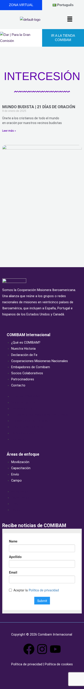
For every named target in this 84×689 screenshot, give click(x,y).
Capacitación (20, 468)
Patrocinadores (22, 379)
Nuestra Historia (23, 349)
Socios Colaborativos (27, 373)
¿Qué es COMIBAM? (25, 342)
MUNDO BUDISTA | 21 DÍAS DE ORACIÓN (38, 106)
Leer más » (9, 130)
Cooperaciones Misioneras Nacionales (39, 361)
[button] (69, 20)
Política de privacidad (27, 664)
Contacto (18, 385)
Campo (16, 480)
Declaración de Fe (24, 355)
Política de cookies (58, 664)
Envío (15, 474)
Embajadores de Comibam (30, 367)
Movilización (20, 462)
